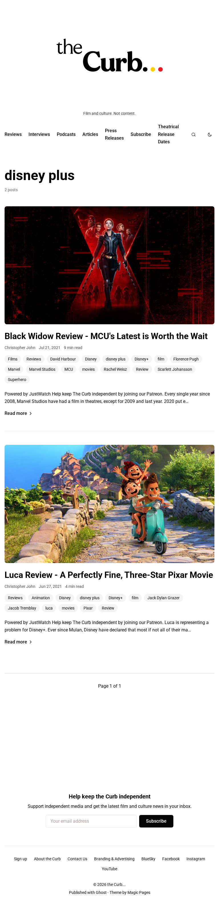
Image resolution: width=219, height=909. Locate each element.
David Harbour (63, 359)
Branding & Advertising (114, 859)
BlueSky (148, 859)
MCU (68, 369)
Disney (91, 359)
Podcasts (66, 134)
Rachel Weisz (115, 369)
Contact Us (77, 859)
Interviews (39, 134)
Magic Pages (138, 892)
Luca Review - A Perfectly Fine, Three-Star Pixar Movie (109, 575)
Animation (41, 598)
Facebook (171, 859)
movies (88, 369)
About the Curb (47, 859)
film (161, 359)
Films (12, 359)
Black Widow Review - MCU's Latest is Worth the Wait (106, 336)
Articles (90, 134)
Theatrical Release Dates (168, 134)
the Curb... (116, 884)
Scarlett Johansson (175, 369)
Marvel (14, 369)
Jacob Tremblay (22, 608)
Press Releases (114, 134)
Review (142, 369)
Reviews (13, 134)
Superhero (17, 379)
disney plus (115, 359)
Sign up (20, 859)
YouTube (109, 869)
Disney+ (142, 359)
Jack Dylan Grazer (163, 598)
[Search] (193, 134)
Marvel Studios (42, 369)
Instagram (195, 859)
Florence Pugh (186, 359)
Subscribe (141, 134)
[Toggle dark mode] (209, 134)
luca (49, 608)
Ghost (101, 892)
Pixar (88, 608)
